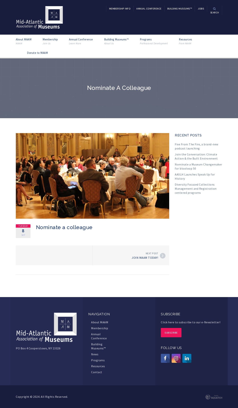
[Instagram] (176, 358)
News (94, 354)
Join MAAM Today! (145, 257)
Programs (154, 41)
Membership (50, 41)
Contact (96, 372)
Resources (185, 41)
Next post (152, 253)
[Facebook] (165, 358)
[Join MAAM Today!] (162, 256)
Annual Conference (81, 41)
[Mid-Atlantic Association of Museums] (39, 17)
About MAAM (23, 41)
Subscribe (171, 332)
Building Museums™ (116, 41)
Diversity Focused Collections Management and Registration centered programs (196, 189)
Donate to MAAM (37, 53)
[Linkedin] (186, 358)
